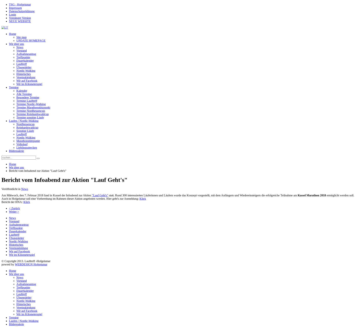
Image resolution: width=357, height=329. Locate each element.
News (19, 47)
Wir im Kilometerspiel (29, 84)
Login (12, 14)
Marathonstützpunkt (28, 140)
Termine (14, 87)
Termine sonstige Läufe (30, 117)
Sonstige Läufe (25, 130)
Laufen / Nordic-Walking (23, 120)
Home (12, 33)
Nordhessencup (25, 124)
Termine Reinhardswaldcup (32, 114)
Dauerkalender (25, 60)
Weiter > (14, 211)
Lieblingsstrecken (26, 147)
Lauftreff (21, 64)
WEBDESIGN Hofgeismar (31, 264)
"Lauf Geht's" (100, 195)
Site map (21, 37)
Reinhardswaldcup (27, 127)
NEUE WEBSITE (20, 21)
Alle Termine (24, 94)
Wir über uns (16, 44)
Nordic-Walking (25, 70)
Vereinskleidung (25, 77)
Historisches (23, 74)
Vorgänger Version (20, 18)
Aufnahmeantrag (26, 54)
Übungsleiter (23, 67)
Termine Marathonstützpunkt (33, 107)
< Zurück (14, 208)
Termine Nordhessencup (30, 110)
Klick (142, 198)
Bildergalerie (16, 151)
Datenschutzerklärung (22, 11)
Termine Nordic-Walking (31, 104)
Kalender (21, 90)
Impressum (15, 7)
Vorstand (21, 50)
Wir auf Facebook (26, 80)
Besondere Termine (27, 97)
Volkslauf (22, 144)
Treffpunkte (23, 57)
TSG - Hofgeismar (20, 4)
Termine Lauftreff (26, 100)
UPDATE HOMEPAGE (31, 40)
